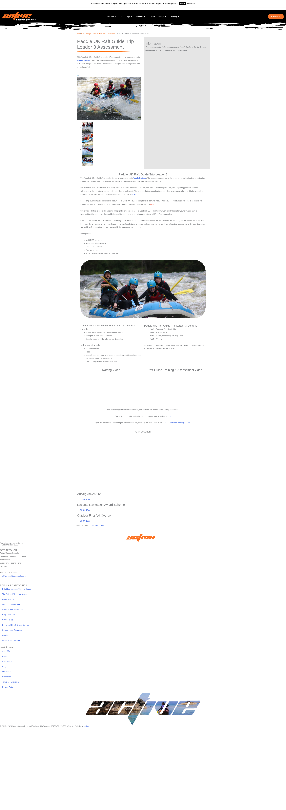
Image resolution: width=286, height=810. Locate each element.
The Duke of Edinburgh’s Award (14, 601)
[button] (78, 76)
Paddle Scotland (83, 60)
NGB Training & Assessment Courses (93, 34)
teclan (86, 733)
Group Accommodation (11, 647)
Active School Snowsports (12, 616)
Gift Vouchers (7, 627)
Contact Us (6, 663)
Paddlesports (111, 34)
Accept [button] (182, 3)
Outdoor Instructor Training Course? (177, 429)
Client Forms (7, 668)
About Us (6, 658)
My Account (6, 678)
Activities (5, 642)
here (169, 423)
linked (134, 194)
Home (78, 34)
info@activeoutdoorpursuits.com (12, 583)
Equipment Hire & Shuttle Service (15, 632)
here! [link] (152, 204)
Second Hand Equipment (12, 637)
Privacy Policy (8, 694)
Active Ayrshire (8, 606)
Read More (191, 3)
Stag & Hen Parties (9, 621)
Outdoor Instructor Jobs (11, 611)
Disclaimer (6, 683)
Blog (4, 673)
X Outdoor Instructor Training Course (16, 596)
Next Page (99, 532)
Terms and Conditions (11, 689)
